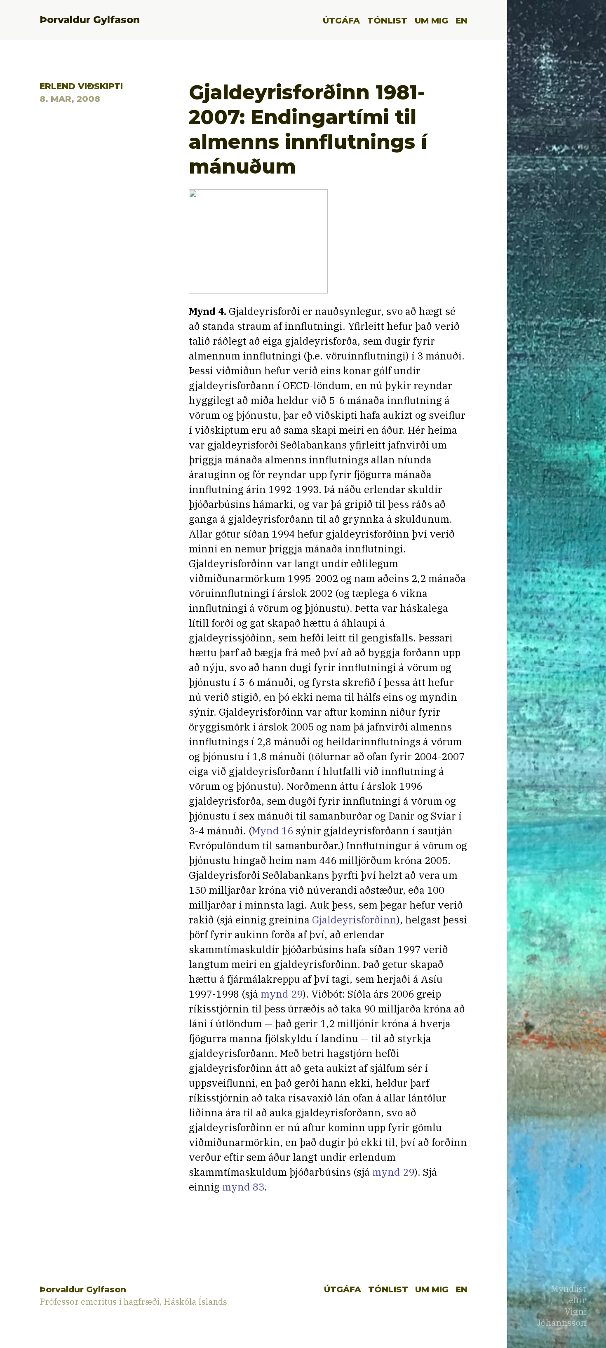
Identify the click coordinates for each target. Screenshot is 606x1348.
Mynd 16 (272, 830)
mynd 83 (243, 1186)
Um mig (431, 20)
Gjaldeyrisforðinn (354, 919)
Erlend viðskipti (81, 86)
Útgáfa (341, 20)
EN (461, 20)
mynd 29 (282, 993)
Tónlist (387, 20)
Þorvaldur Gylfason (90, 20)
